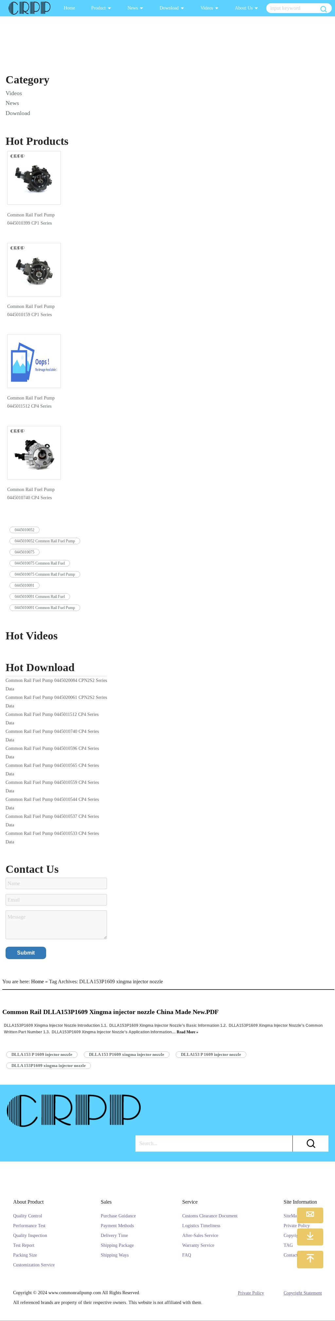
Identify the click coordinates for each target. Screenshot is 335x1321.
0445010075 (24, 552)
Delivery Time (114, 1235)
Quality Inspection (30, 1235)
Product (98, 8)
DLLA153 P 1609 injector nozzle (211, 1054)
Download (169, 8)
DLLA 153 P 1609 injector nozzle (41, 1054)
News (133, 8)
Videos (207, 8)
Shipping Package (117, 1245)
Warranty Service (198, 1245)
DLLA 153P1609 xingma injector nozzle (48, 1065)
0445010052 (24, 530)
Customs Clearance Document (210, 1215)
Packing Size (25, 1255)
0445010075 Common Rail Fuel (40, 563)
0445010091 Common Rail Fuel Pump (45, 607)
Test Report (23, 1245)
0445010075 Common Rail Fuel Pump (45, 574)
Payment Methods (117, 1225)
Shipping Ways (115, 1255)
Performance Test (29, 1225)
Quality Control (27, 1215)
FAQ (186, 1255)
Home (69, 8)
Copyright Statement (303, 1293)
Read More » (187, 1032)
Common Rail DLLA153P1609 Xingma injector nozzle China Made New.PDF (110, 1011)
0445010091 (24, 585)
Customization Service (34, 1264)
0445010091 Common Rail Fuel (40, 596)
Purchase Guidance (118, 1215)
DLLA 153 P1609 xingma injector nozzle (126, 1054)
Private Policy (251, 1293)
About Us (244, 8)
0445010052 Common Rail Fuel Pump (45, 541)
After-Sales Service (200, 1235)
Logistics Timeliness (201, 1225)
